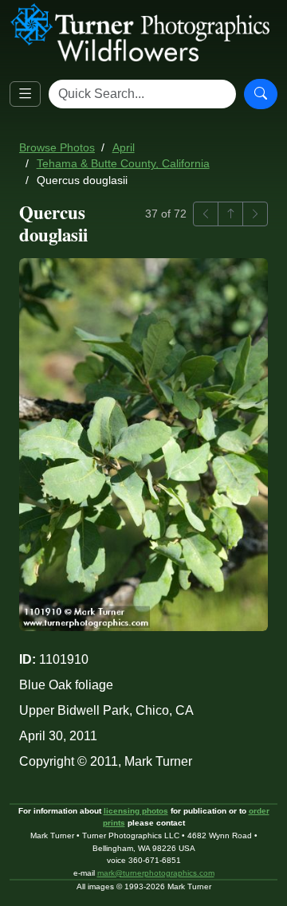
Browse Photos (57, 148)
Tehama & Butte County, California (123, 164)
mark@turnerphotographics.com (155, 873)
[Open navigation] (25, 94)
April (123, 148)
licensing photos (136, 810)
